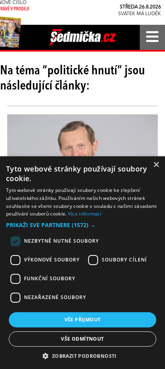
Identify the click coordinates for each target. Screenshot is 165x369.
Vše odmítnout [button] (82, 338)
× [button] (156, 165)
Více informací (84, 213)
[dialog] (82, 262)
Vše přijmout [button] (82, 319)
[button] (82, 225)
